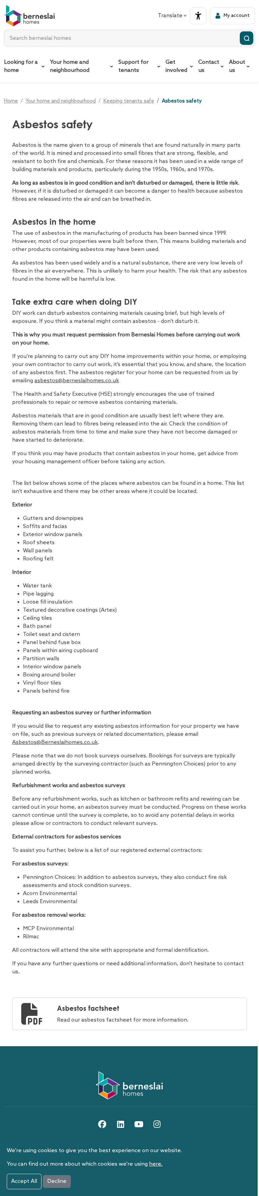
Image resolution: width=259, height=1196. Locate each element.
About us (237, 66)
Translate (170, 15)
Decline (56, 1181)
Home (11, 101)
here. (156, 1164)
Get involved (176, 66)
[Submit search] (246, 38)
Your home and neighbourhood (69, 66)
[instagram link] (156, 1124)
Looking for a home (21, 66)
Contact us (208, 66)
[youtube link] (138, 1124)
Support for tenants (133, 66)
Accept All (24, 1181)
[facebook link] (102, 1124)
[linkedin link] (120, 1124)
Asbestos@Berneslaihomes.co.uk (55, 742)
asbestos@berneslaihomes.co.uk (76, 381)
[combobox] (129, 38)
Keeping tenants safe (129, 101)
